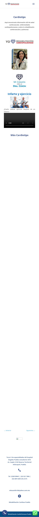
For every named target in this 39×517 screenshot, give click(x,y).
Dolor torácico (11, 318)
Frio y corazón (11, 261)
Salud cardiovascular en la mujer (19, 145)
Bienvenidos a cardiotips (16, 381)
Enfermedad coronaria (15, 245)
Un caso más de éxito (14, 404)
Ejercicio (9, 348)
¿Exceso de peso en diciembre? (18, 177)
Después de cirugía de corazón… (18, 297)
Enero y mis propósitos (15, 210)
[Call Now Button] (5, 512)
